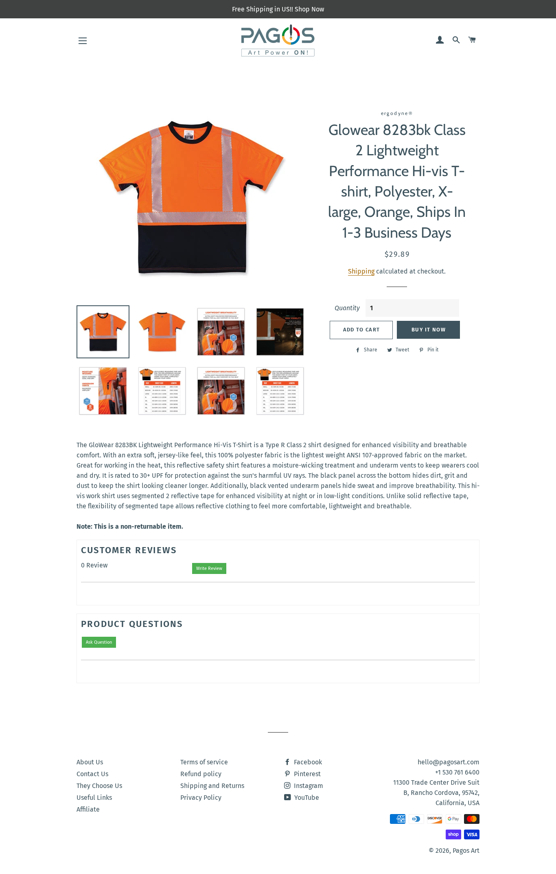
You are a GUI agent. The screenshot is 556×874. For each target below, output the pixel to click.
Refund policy (200, 774)
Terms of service (204, 762)
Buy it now (429, 330)
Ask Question (99, 642)
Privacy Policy (200, 797)
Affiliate (88, 809)
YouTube (306, 797)
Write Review (209, 568)
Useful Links (94, 797)
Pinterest (306, 774)
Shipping (361, 271)
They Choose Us (99, 786)
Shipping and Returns (212, 786)
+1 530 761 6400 (457, 772)
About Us (90, 762)
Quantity (347, 308)
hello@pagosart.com (448, 762)
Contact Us (92, 774)
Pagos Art (466, 850)
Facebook (307, 762)
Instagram (307, 786)
